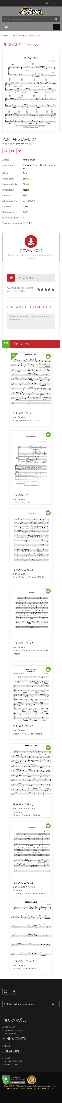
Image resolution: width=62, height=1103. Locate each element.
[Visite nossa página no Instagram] (5, 991)
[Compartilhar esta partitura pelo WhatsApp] (5, 151)
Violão (52, 165)
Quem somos (8, 1027)
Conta (51, 3)
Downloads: (8, 212)
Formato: (6, 195)
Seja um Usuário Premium (15, 1061)
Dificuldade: (8, 189)
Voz (24, 168)
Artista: (5, 159)
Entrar (6, 1046)
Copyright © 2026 (11, 1086)
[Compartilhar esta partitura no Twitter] (19, 151)
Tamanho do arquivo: (12, 223)
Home (5, 36)
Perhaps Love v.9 (23, 804)
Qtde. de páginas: (10, 217)
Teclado (43, 165)
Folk (25, 173)
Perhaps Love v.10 (23, 961)
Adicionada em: (9, 200)
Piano (35, 165)
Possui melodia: (9, 184)
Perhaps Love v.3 (23, 569)
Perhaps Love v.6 (23, 726)
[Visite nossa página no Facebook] (14, 991)
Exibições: (7, 206)
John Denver (18, 36)
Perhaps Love (21, 495)
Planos (6, 1058)
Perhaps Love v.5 (23, 643)
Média (26, 189)
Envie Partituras (10, 1064)
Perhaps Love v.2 (23, 413)
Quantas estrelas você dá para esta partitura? (20, 289)
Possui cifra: (8, 178)
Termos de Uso (9, 1033)
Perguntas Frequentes (14, 1030)
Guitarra (27, 165)
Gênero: (6, 173)
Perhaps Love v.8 (23, 883)
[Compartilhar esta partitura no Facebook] (12, 151)
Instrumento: (8, 165)
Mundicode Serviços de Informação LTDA (37, 1088)
